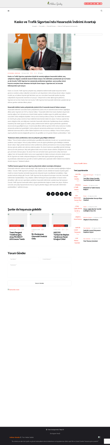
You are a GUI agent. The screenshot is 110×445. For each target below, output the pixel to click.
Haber (85, 206)
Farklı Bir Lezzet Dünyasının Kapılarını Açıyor (92, 231)
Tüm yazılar (42, 26)
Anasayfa (34, 26)
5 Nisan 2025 (57, 229)
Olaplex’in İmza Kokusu (90, 220)
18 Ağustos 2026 (93, 185)
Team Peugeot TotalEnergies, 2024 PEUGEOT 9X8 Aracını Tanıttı (17, 236)
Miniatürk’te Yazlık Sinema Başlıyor (91, 188)
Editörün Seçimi (87, 217)
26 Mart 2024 (12, 229)
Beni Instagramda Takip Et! (56, 429)
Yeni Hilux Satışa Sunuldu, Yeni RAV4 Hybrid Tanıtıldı (91, 179)
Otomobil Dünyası (51, 26)
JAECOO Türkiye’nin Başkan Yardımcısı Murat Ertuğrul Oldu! (61, 236)
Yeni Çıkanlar (86, 228)
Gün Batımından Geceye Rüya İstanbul (92, 199)
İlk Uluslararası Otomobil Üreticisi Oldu (39, 236)
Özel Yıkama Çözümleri (90, 241)
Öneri (84, 196)
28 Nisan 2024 (25, 73)
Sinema (85, 185)
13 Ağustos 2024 (36, 229)
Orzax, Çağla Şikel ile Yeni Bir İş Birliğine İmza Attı (92, 210)
